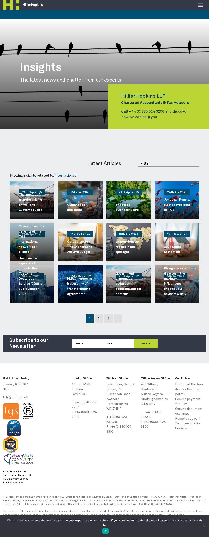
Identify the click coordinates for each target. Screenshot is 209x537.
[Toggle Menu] (200, 4)
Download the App (189, 384)
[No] (204, 526)
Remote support (187, 418)
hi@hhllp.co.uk (17, 397)
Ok (105, 531)
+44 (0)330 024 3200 (147, 111)
